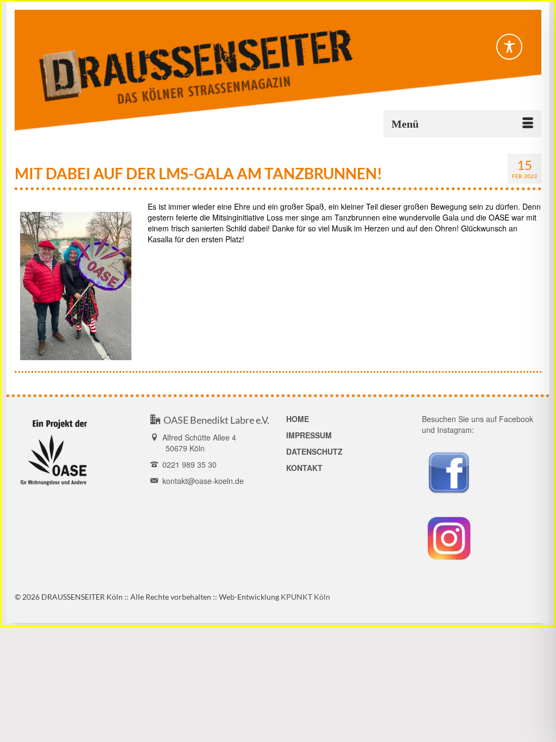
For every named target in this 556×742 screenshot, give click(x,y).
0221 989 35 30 (187, 464)
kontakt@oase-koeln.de (201, 480)
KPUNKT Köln (305, 596)
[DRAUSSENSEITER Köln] (278, 70)
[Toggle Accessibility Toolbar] (509, 47)
